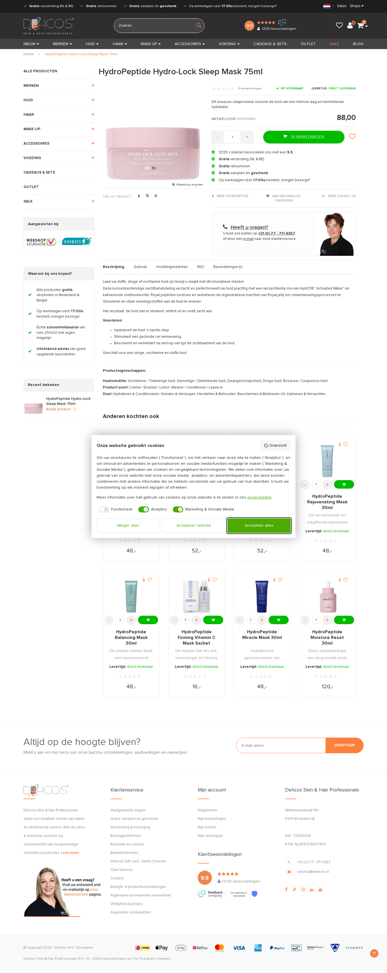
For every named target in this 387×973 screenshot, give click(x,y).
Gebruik (140, 267)
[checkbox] (115, 509)
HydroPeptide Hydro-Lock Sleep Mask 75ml (81, 54)
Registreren (207, 810)
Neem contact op (341, 196)
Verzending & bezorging (130, 827)
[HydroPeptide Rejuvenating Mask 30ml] (327, 461)
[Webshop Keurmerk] (41, 242)
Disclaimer (84, 947)
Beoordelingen (227, 267)
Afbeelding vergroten (189, 184)
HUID (90, 44)
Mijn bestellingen (212, 819)
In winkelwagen (307, 137)
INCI (200, 267)
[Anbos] (77, 242)
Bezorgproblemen (125, 836)
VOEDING (227, 44)
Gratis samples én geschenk (134, 819)
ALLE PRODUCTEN (40, 71)
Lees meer (70, 853)
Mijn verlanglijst (210, 836)
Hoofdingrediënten (172, 267)
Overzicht (278, 446)
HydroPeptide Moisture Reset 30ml (327, 637)
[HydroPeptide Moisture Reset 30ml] (327, 596)
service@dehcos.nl (313, 872)
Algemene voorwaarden (130, 912)
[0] (360, 26)
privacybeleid (259, 497)
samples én (153, 6)
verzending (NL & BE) (51, 6)
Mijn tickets (207, 827)
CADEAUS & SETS (270, 44)
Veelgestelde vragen (128, 810)
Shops (355, 6)
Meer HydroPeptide (232, 196)
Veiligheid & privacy (126, 904)
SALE (334, 44)
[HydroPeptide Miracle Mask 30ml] (262, 596)
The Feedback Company (151, 959)
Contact (117, 878)
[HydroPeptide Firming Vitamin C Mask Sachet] (196, 596)
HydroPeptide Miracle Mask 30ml (262, 635)
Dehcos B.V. (64, 947)
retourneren (101, 6)
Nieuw (29, 44)
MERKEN (60, 44)
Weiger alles (128, 525)
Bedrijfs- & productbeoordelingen (138, 887)
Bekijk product (58, 409)
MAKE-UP (149, 44)
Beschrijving (113, 267)
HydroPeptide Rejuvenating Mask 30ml (327, 502)
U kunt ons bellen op (259, 233)
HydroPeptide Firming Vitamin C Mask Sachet (196, 637)
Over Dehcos (121, 870)
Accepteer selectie (194, 525)
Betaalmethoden (124, 853)
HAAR (118, 44)
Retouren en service (127, 844)
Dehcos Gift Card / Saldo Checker (138, 861)
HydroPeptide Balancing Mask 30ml (131, 637)
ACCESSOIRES (188, 44)
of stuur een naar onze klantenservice (259, 239)
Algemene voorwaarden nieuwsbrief (140, 895)
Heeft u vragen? (249, 227)
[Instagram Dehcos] (303, 889)
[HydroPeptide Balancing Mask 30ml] (131, 596)
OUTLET (308, 44)
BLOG (358, 44)
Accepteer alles (259, 525)
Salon (341, 6)
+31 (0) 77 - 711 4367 (314, 862)
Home (29, 54)
